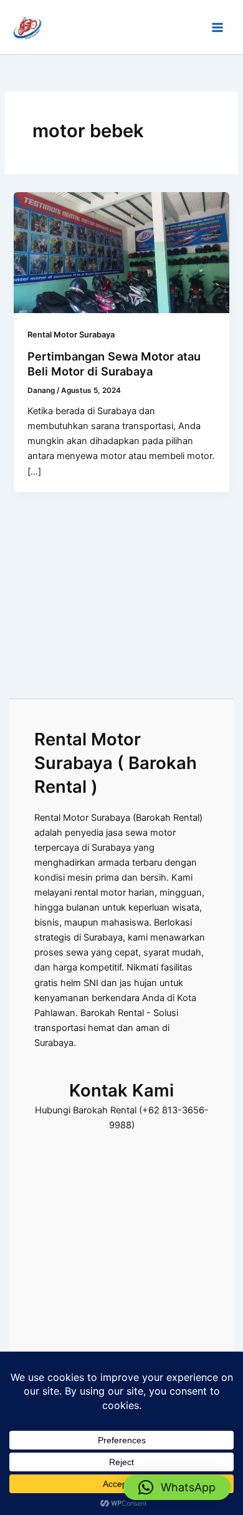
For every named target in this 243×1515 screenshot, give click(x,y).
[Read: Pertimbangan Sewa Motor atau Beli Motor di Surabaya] (121, 252)
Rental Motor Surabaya (71, 334)
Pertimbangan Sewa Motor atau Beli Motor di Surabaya (114, 363)
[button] (177, 1487)
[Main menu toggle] (217, 27)
